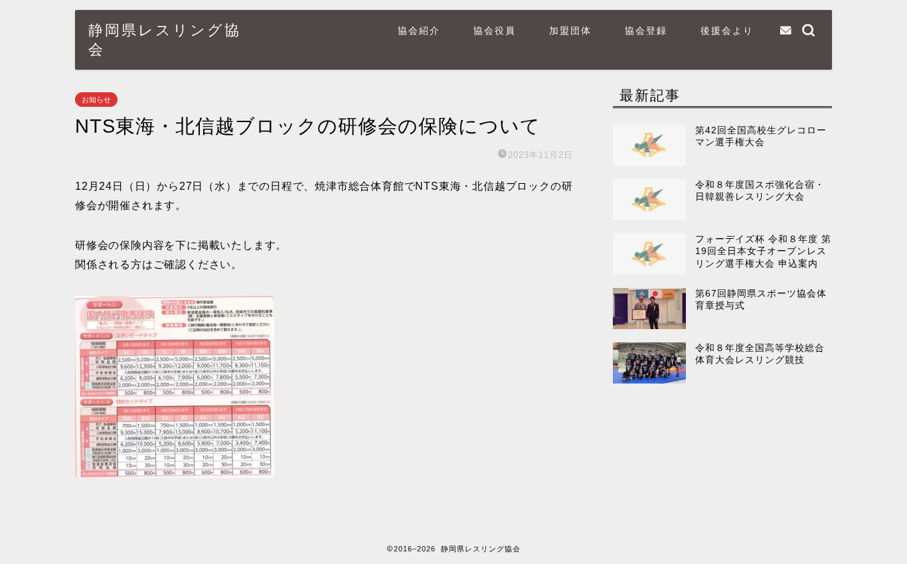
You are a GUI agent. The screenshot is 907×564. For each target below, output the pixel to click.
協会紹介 (419, 30)
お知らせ (96, 100)
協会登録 (646, 30)
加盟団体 (570, 30)
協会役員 (494, 30)
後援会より (727, 30)
